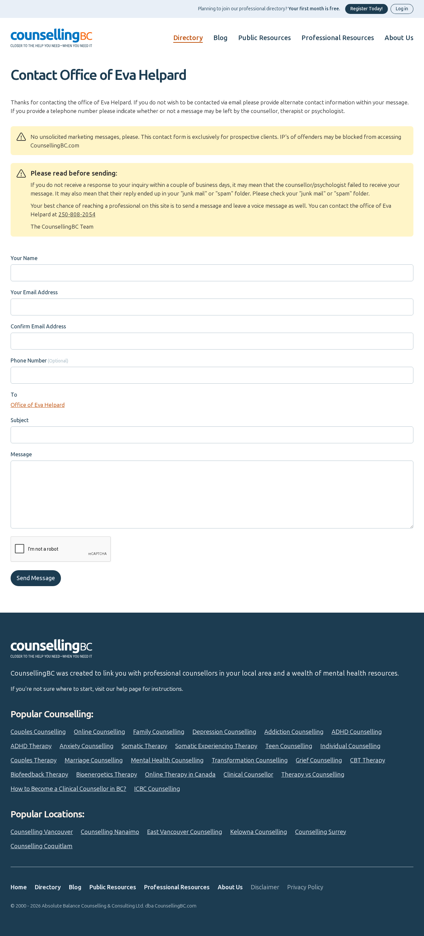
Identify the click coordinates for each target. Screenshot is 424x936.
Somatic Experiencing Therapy (216, 746)
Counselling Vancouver (42, 832)
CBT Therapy (367, 760)
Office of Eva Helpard (38, 405)
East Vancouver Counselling (184, 832)
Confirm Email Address (38, 326)
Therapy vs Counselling (312, 774)
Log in (402, 9)
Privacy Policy (305, 887)
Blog (220, 37)
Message (21, 454)
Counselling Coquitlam (42, 846)
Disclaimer (265, 887)
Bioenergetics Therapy (106, 774)
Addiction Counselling (294, 732)
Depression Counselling (224, 732)
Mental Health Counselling (167, 760)
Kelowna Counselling (258, 832)
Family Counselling (159, 732)
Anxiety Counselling (87, 746)
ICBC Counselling (157, 789)
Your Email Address (34, 292)
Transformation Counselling (250, 760)
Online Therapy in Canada (180, 774)
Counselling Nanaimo (110, 832)
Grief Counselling (319, 760)
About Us (399, 37)
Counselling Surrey (320, 832)
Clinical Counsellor (248, 774)
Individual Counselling (350, 746)
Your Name (24, 258)
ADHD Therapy (31, 746)
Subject (19, 420)
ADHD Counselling (357, 732)
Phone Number (29, 361)
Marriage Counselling (94, 760)
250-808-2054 (76, 214)
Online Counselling (99, 732)
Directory (188, 37)
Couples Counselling (38, 732)
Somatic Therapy (144, 746)
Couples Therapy (34, 760)
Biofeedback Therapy (39, 774)
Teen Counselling (288, 746)
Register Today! (366, 9)
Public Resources (264, 37)
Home (19, 887)
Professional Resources (337, 37)
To (14, 395)
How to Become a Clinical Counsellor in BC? (68, 789)
